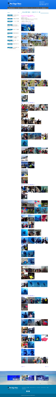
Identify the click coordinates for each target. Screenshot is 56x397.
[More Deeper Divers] (15, 6)
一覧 (18, 12)
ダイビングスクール (33, 387)
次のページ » (47, 366)
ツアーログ (38, 387)
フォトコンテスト (43, 387)
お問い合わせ (24, 388)
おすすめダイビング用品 (25, 387)
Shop (47, 387)
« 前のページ (23, 366)
